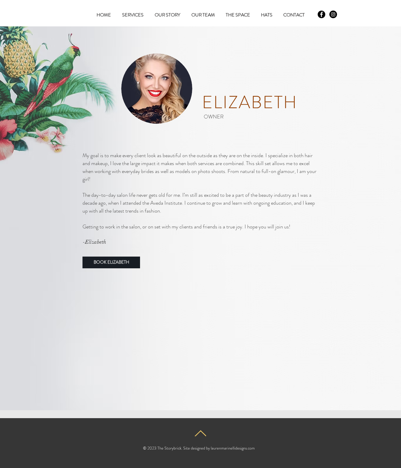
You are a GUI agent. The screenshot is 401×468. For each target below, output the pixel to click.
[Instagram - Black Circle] (333, 14)
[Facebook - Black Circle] (321, 14)
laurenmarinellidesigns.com (233, 448)
